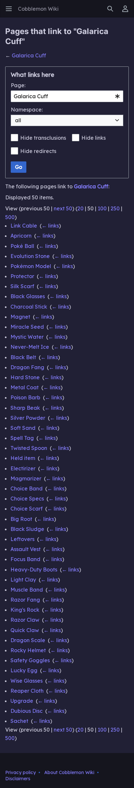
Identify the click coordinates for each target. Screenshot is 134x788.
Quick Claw (24, 630)
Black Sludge (27, 529)
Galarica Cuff (29, 55)
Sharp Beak (25, 408)
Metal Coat (24, 387)
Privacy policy (20, 772)
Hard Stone (25, 377)
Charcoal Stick (28, 306)
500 (10, 217)
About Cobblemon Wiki (69, 772)
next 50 (63, 208)
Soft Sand (22, 428)
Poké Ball (22, 246)
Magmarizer (25, 478)
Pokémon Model (30, 266)
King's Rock (24, 609)
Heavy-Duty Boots (33, 569)
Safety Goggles (30, 660)
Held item (22, 458)
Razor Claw (24, 620)
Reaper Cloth (27, 691)
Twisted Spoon (28, 448)
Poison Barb (25, 397)
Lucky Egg (23, 670)
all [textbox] (18, 120)
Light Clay (23, 579)
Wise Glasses (26, 680)
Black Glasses (27, 296)
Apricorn (21, 235)
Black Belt (23, 357)
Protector (22, 276)
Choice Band (26, 488)
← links (50, 225)
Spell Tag (22, 438)
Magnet (20, 316)
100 (102, 208)
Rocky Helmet (28, 650)
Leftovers (22, 539)
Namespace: (27, 109)
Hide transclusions (43, 138)
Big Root (21, 519)
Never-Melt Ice (29, 347)
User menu (127, 12)
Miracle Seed (27, 326)
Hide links (93, 138)
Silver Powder (27, 418)
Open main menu (11, 12)
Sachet (19, 721)
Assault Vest (25, 549)
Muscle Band (26, 589)
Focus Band (25, 559)
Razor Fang (25, 599)
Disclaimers (17, 779)
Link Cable (23, 225)
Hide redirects (38, 151)
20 (80, 208)
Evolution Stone (30, 256)
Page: (18, 85)
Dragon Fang (27, 367)
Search (112, 12)
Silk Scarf (22, 286)
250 (115, 208)
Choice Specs (27, 498)
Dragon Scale (27, 640)
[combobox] (67, 96)
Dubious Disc (26, 711)
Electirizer (22, 468)
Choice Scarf (26, 508)
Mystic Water (27, 337)
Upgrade (21, 701)
